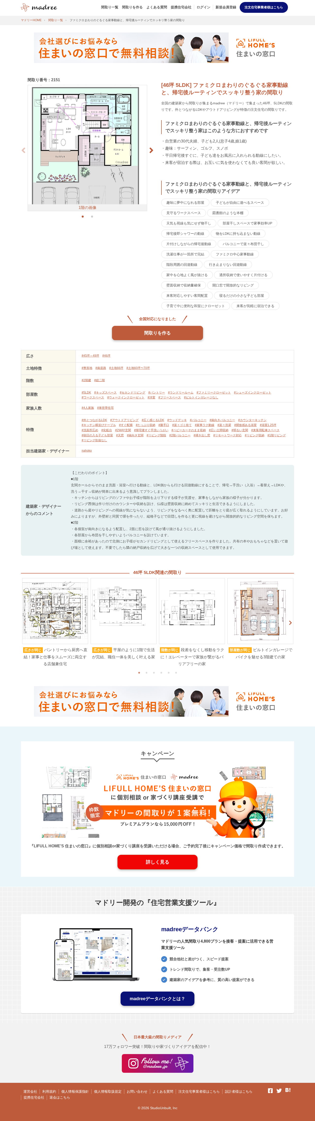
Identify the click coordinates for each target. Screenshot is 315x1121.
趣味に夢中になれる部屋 (185, 203)
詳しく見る (157, 862)
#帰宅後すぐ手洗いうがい (151, 430)
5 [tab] (168, 672)
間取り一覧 (109, 7)
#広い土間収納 (218, 430)
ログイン (203, 7)
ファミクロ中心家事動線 (235, 254)
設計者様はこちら (238, 1091)
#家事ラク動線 (204, 425)
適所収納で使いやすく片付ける (243, 275)
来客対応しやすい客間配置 (187, 296)
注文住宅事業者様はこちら (264, 7)
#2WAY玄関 (123, 430)
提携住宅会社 (181, 7)
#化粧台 (106, 430)
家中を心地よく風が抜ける (187, 275)
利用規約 (49, 1091)
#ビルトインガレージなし (201, 397)
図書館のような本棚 (227, 213)
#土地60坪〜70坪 (138, 368)
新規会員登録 (226, 7)
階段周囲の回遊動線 (181, 265)
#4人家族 (88, 408)
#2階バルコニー (179, 435)
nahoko (87, 450)
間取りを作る (132, 7)
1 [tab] (139, 672)
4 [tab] (161, 672)
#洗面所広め (90, 430)
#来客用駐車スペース (265, 430)
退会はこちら (59, 1097)
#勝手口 (163, 425)
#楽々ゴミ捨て (182, 425)
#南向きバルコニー (222, 420)
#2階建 (86, 380)
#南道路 (100, 368)
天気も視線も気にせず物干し (188, 223)
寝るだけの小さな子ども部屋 (241, 296)
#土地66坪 (116, 368)
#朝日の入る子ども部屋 (97, 435)
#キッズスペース (105, 392)
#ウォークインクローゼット (125, 397)
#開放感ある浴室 (245, 425)
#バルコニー (198, 420)
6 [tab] (175, 672)
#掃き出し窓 (202, 435)
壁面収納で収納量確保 (183, 285)
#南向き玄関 (135, 435)
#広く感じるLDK (153, 420)
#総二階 (99, 380)
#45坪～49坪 (90, 355)
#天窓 (120, 435)
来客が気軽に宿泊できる (255, 306)
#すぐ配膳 (126, 425)
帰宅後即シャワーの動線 (185, 234)
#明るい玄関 (240, 430)
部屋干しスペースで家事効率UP (247, 223)
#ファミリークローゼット (214, 392)
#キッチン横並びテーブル (99, 425)
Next (290, 622)
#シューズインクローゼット (252, 392)
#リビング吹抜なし (94, 440)
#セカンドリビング (132, 392)
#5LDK (86, 392)
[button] (151, 150)
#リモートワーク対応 (227, 435)
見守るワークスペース (183, 213)
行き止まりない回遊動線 (228, 265)
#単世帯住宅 (105, 408)
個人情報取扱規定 (108, 1091)
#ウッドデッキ (177, 420)
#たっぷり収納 (145, 425)
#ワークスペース (93, 397)
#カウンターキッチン (252, 420)
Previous (24, 622)
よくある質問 (156, 7)
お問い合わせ (137, 1091)
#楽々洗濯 (224, 425)
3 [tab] (153, 672)
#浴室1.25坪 (268, 425)
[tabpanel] (55, 623)
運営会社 (30, 1091)
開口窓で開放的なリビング (233, 285)
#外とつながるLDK (94, 420)
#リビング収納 (254, 435)
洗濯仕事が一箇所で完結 (185, 254)
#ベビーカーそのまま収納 (189, 430)
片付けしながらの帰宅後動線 (188, 244)
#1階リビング (277, 435)
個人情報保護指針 (75, 1091)
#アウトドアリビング (124, 420)
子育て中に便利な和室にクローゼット (195, 306)
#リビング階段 (156, 435)
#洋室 (151, 397)
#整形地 (87, 368)
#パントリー (156, 392)
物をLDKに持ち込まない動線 (238, 234)
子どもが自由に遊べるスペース (240, 203)
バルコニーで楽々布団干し (243, 244)
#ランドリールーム (180, 392)
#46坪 (106, 355)
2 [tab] (146, 672)
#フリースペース (169, 397)
